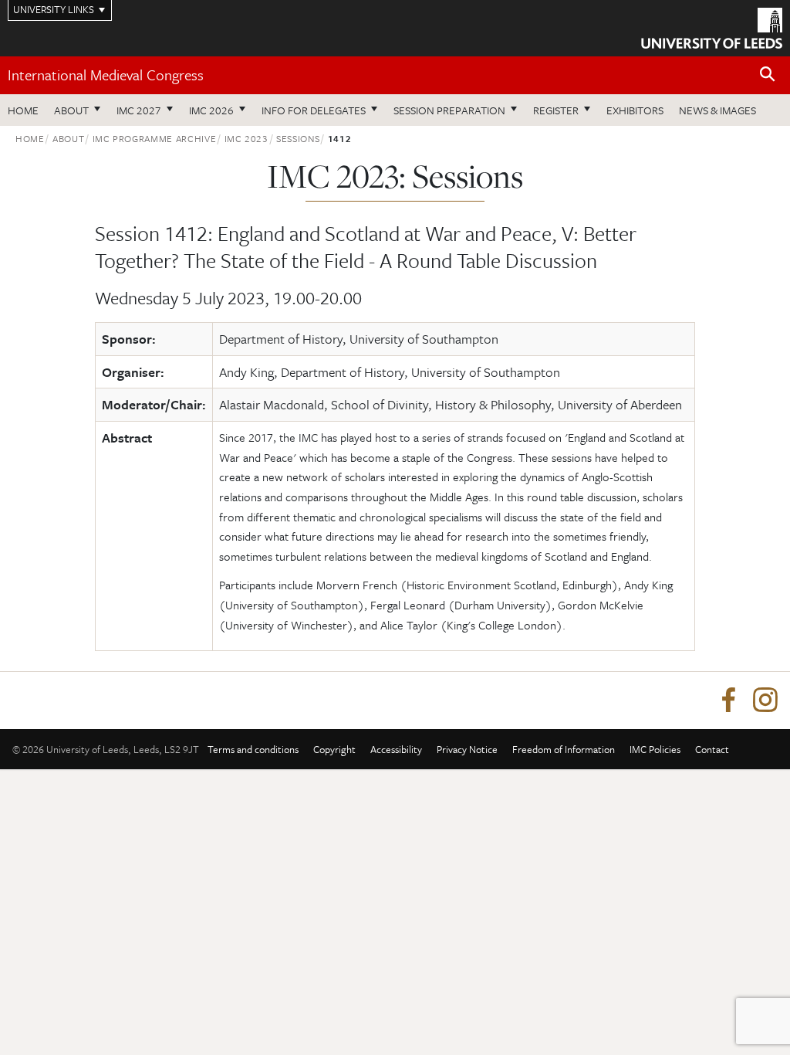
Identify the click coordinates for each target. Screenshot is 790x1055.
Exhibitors (634, 110)
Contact (712, 749)
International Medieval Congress (106, 74)
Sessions (297, 138)
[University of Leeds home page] (711, 27)
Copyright (334, 749)
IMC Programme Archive (155, 138)
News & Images (717, 110)
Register (556, 110)
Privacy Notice (467, 749)
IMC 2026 (211, 110)
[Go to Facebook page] (728, 700)
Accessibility (396, 749)
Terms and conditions (253, 749)
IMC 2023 (246, 138)
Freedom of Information (563, 749)
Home (23, 110)
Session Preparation (449, 110)
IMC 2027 (138, 110)
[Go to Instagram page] (765, 700)
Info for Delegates (314, 110)
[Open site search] (767, 74)
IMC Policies (655, 749)
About (71, 110)
